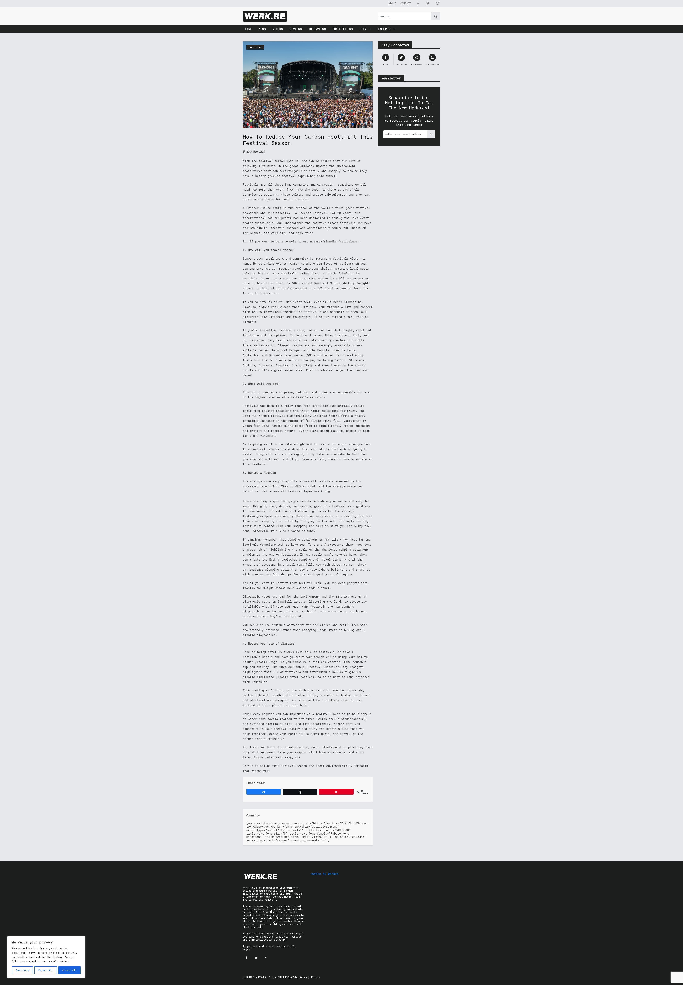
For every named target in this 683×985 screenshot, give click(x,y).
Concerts (384, 29)
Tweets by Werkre (324, 874)
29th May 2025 (255, 151)
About (392, 3)
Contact (405, 3)
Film (363, 29)
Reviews (296, 29)
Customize (22, 970)
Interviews (317, 29)
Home (248, 29)
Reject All (45, 970)
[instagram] (437, 3)
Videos (277, 29)
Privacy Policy (310, 977)
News (262, 29)
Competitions (343, 29)
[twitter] (427, 3)
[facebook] (418, 3)
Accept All (69, 970)
